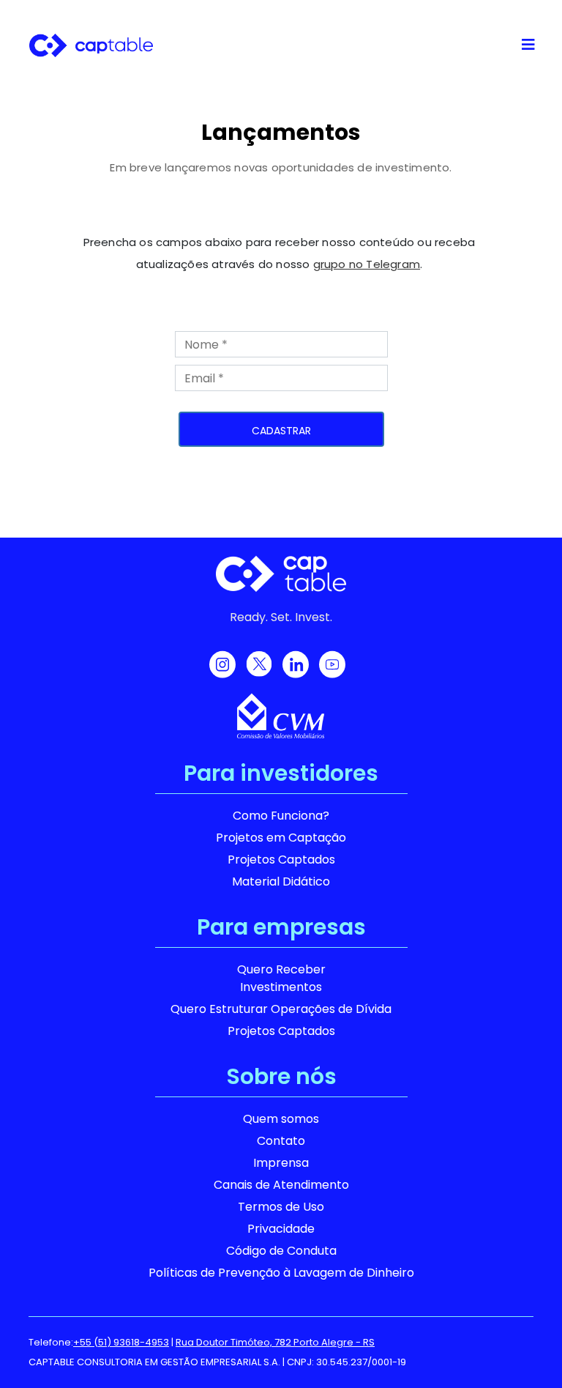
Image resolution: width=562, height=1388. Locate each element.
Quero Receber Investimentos (281, 978)
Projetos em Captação (281, 837)
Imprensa (281, 1162)
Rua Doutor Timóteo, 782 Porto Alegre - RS (275, 1342)
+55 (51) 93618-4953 (121, 1342)
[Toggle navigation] (528, 45)
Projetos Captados (281, 859)
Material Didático (281, 881)
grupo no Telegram (366, 264)
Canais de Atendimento (281, 1184)
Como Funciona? (281, 815)
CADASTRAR (281, 430)
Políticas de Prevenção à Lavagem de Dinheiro (281, 1272)
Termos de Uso (281, 1206)
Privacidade (281, 1228)
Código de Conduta (281, 1250)
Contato (281, 1140)
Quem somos (281, 1118)
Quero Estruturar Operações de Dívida (281, 1009)
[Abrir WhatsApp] (525, 1351)
